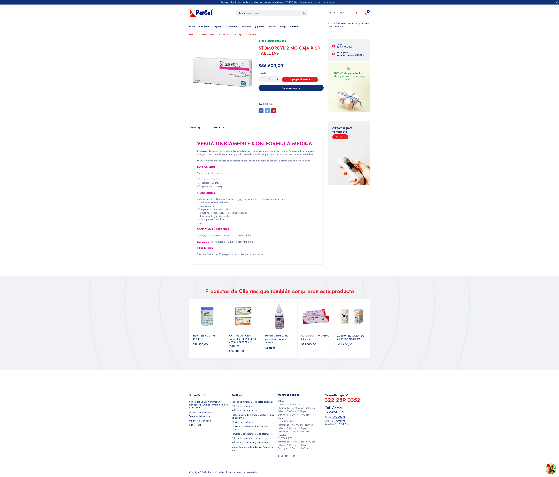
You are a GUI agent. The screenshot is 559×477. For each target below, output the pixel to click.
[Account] (356, 13)
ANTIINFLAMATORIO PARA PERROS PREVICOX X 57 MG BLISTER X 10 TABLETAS (242, 340)
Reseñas (219, 127)
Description (198, 127)
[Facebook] (261, 110)
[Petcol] (201, 13)
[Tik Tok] (290, 456)
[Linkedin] (294, 456)
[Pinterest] (273, 110)
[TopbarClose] (557, 2)
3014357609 (338, 417)
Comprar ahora (291, 88)
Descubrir (340, 136)
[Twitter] (267, 110)
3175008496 (338, 420)
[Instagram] (282, 456)
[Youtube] (286, 456)
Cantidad (263, 73)
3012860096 (341, 424)
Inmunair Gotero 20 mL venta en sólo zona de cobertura (276, 339)
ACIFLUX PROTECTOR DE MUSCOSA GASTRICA (350, 337)
